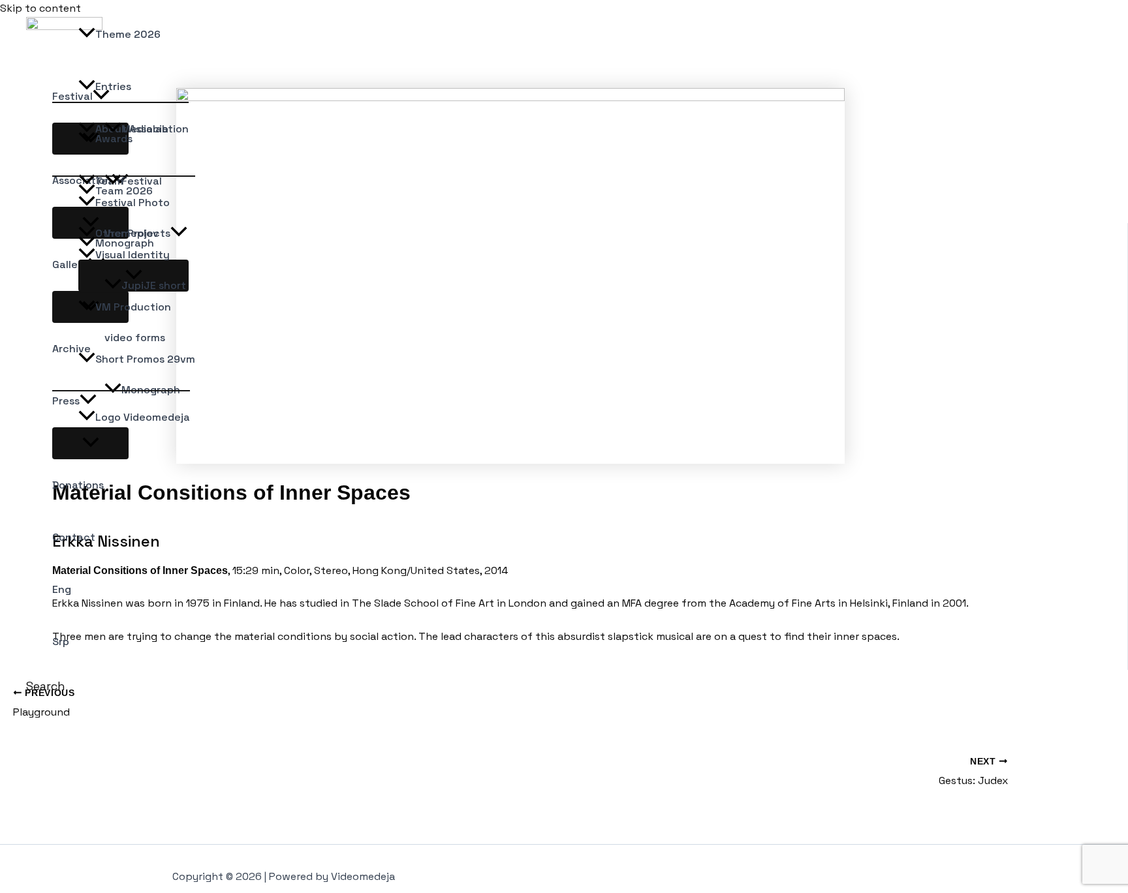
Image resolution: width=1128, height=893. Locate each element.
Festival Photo (132, 202)
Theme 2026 (128, 34)
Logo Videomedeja (142, 417)
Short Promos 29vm (145, 359)
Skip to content (40, 8)
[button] (45, 685)
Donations (78, 485)
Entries (113, 86)
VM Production (133, 307)
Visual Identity (132, 255)
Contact (73, 537)
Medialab (144, 129)
